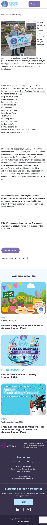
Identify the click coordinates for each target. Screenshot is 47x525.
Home (3, 14)
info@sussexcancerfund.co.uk (23, 478)
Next (23, 502)
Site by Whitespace (23, 521)
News (9, 14)
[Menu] (44, 4)
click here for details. (32, 447)
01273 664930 (23, 476)
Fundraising (17, 14)
